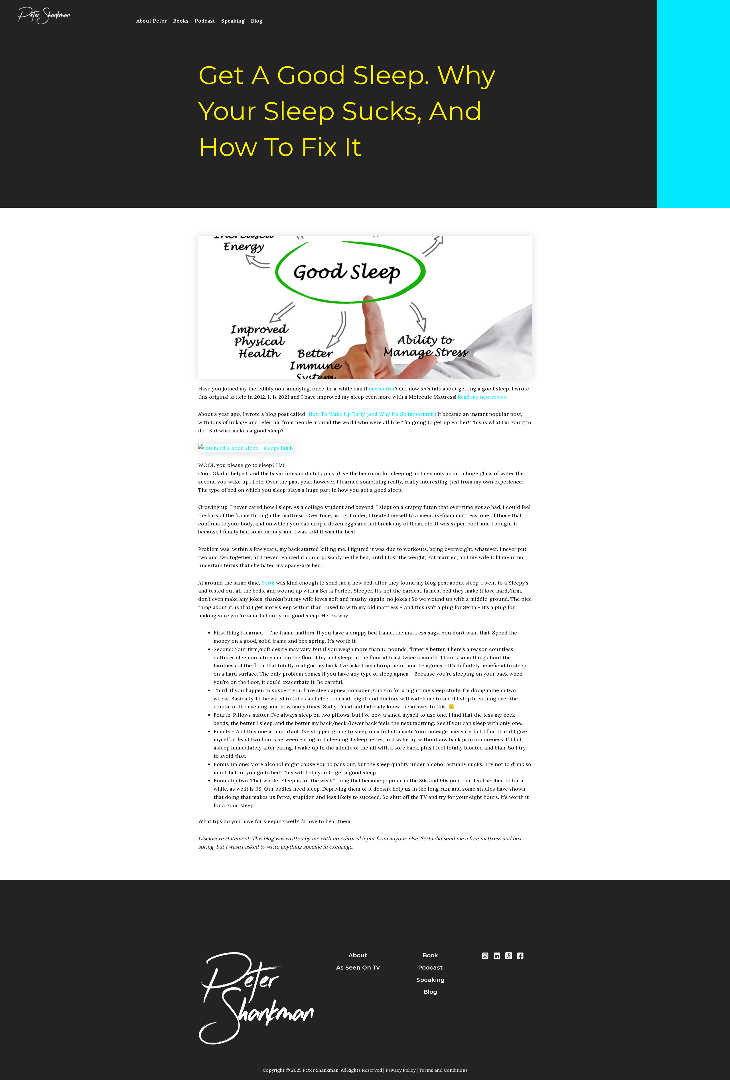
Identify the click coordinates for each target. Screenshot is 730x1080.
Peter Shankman (56, 30)
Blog (256, 20)
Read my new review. (483, 397)
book (430, 955)
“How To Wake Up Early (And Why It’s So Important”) (371, 414)
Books (180, 20)
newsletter (382, 388)
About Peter (151, 20)
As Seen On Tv (358, 967)
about (357, 955)
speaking (430, 979)
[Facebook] (520, 956)
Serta (268, 582)
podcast (430, 967)
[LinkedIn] (497, 956)
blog (430, 991)
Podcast (205, 20)
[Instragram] (485, 956)
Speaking (233, 20)
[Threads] (508, 956)
